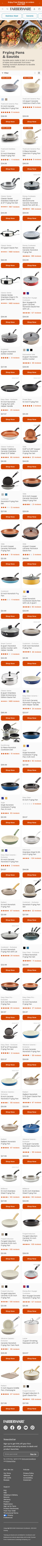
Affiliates (7, 1476)
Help (5, 1493)
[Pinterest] (32, 1428)
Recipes (6, 1480)
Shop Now (10, 122)
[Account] (34, 8)
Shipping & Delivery (11, 1495)
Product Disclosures (11, 1509)
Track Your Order (10, 1511)
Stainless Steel (11, 16)
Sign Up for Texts (10, 1506)
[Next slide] (39, 3)
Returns (6, 1497)
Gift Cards (7, 1478)
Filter (6, 73)
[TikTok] (19, 1428)
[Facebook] (12, 1428)
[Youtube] (26, 1428)
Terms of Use (28, 1476)
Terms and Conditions (29, 1459)
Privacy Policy (28, 1473)
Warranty (7, 1499)
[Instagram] (6, 1428)
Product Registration (8, 1503)
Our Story (7, 1473)
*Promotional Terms (11, 1513)
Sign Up (33, 1454)
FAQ (5, 1490)
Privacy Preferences (8, 1516)
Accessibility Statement (28, 1479)
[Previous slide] (2, 3)
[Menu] (2, 9)
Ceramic (29, 16)
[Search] (7, 8)
